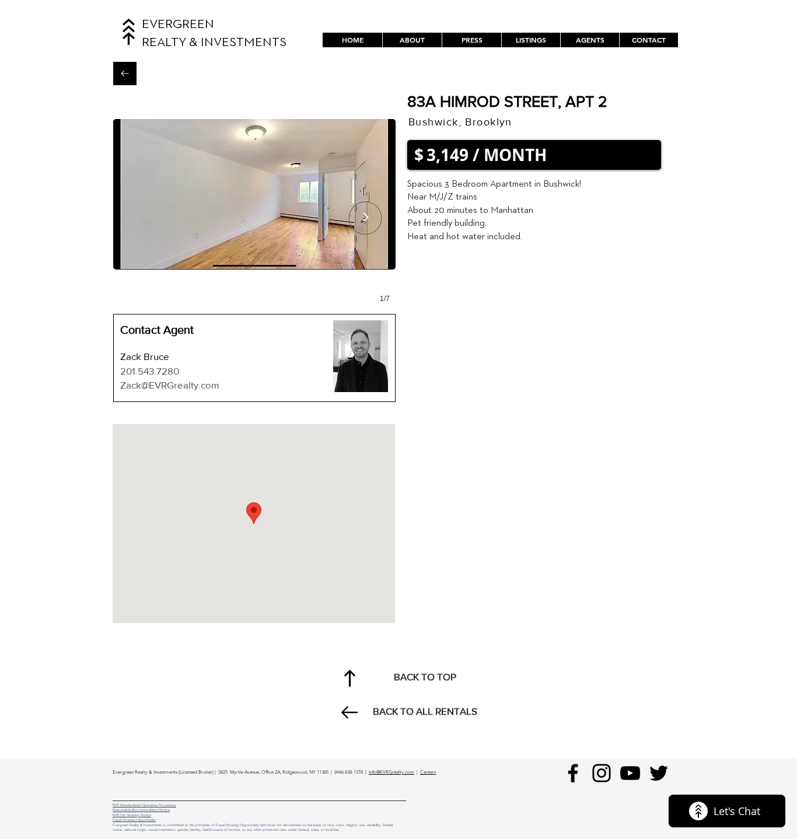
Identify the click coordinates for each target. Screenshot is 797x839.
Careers (428, 772)
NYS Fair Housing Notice (132, 815)
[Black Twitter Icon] (658, 773)
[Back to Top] (349, 678)
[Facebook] (573, 773)
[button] (530, 40)
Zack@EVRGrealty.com (169, 384)
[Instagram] (601, 773)
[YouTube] (630, 773)
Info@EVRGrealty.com (391, 772)
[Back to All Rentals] (125, 73)
